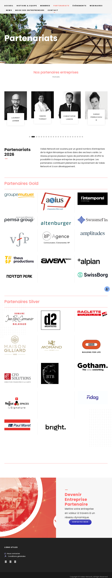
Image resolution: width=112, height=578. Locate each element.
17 (70, 136)
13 (60, 136)
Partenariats (61, 6)
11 (56, 136)
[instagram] (15, 561)
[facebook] (5, 561)
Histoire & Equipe (27, 6)
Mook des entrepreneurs (29, 10)
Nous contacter (13, 553)
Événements (79, 6)
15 (65, 136)
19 (75, 136)
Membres (45, 6)
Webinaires (96, 6)
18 (72, 136)
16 (68, 136)
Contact (53, 10)
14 (63, 136)
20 (77, 136)
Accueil (8, 6)
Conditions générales (16, 556)
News (9, 10)
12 (58, 136)
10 (53, 136)
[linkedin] (10, 561)
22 (82, 136)
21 (80, 136)
